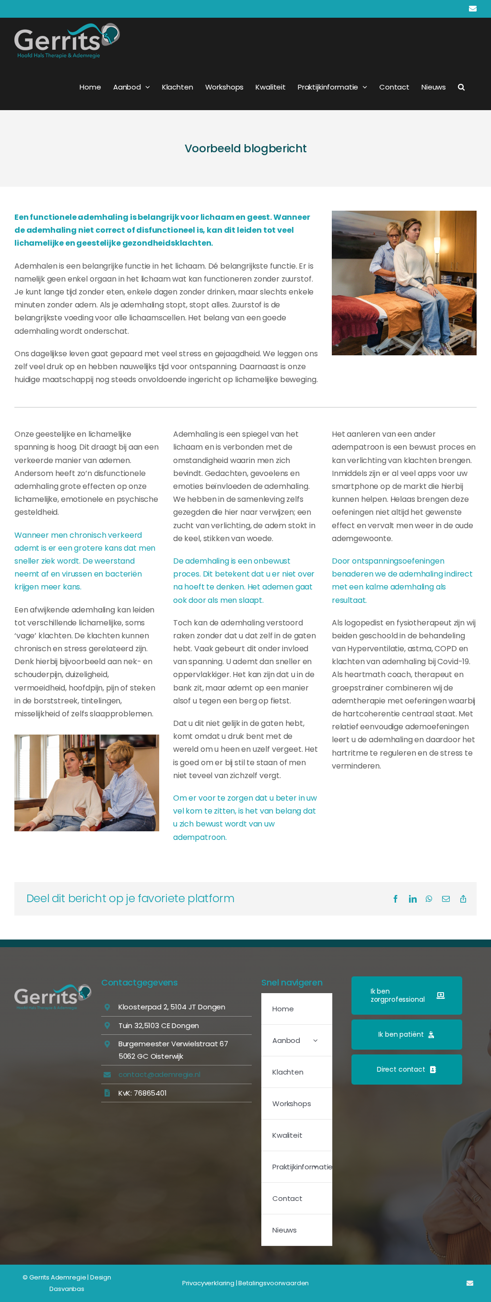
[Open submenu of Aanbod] (315, 1040)
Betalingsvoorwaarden (273, 1283)
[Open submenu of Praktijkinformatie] (315, 1166)
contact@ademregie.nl (159, 1074)
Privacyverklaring (208, 1283)
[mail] (470, 1283)
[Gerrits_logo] (53, 987)
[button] (461, 87)
